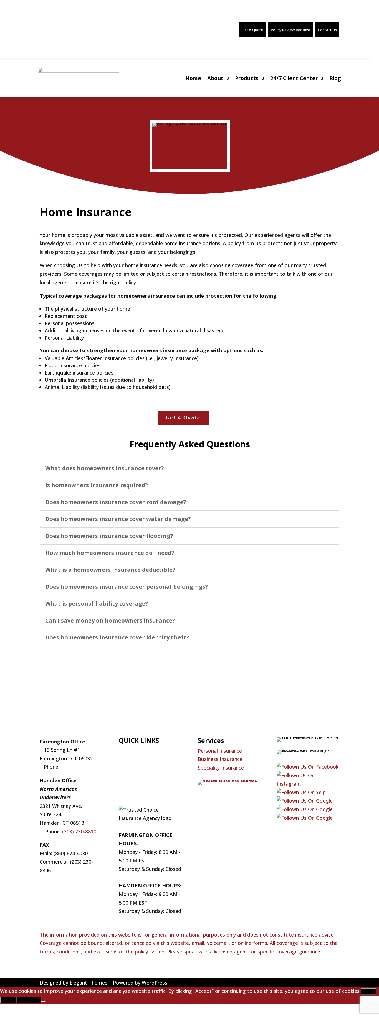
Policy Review (134, 793)
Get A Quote (252, 29)
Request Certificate (141, 776)
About (215, 78)
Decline (8, 1000)
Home (193, 78)
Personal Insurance (220, 750)
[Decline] (43, 1001)
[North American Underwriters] (305, 800)
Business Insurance (220, 759)
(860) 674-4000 (64, 26)
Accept (368, 991)
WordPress (154, 982)
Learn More (29, 1000)
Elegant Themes (88, 982)
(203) (68, 831)
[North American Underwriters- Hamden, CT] (305, 809)
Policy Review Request (290, 29)
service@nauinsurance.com (162, 26)
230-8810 (85, 831)
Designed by (55, 982)
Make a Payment (138, 784)
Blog (335, 78)
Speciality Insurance (221, 767)
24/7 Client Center (294, 78)
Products (247, 78)
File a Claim (132, 767)
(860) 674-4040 (116, 26)
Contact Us (327, 29)
